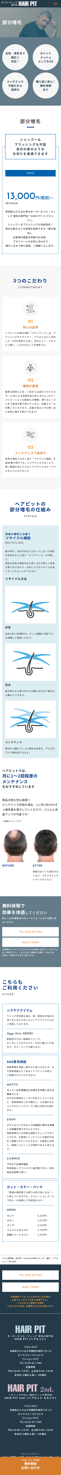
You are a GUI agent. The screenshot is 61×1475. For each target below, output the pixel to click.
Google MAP (31, 1358)
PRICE (30, 173)
